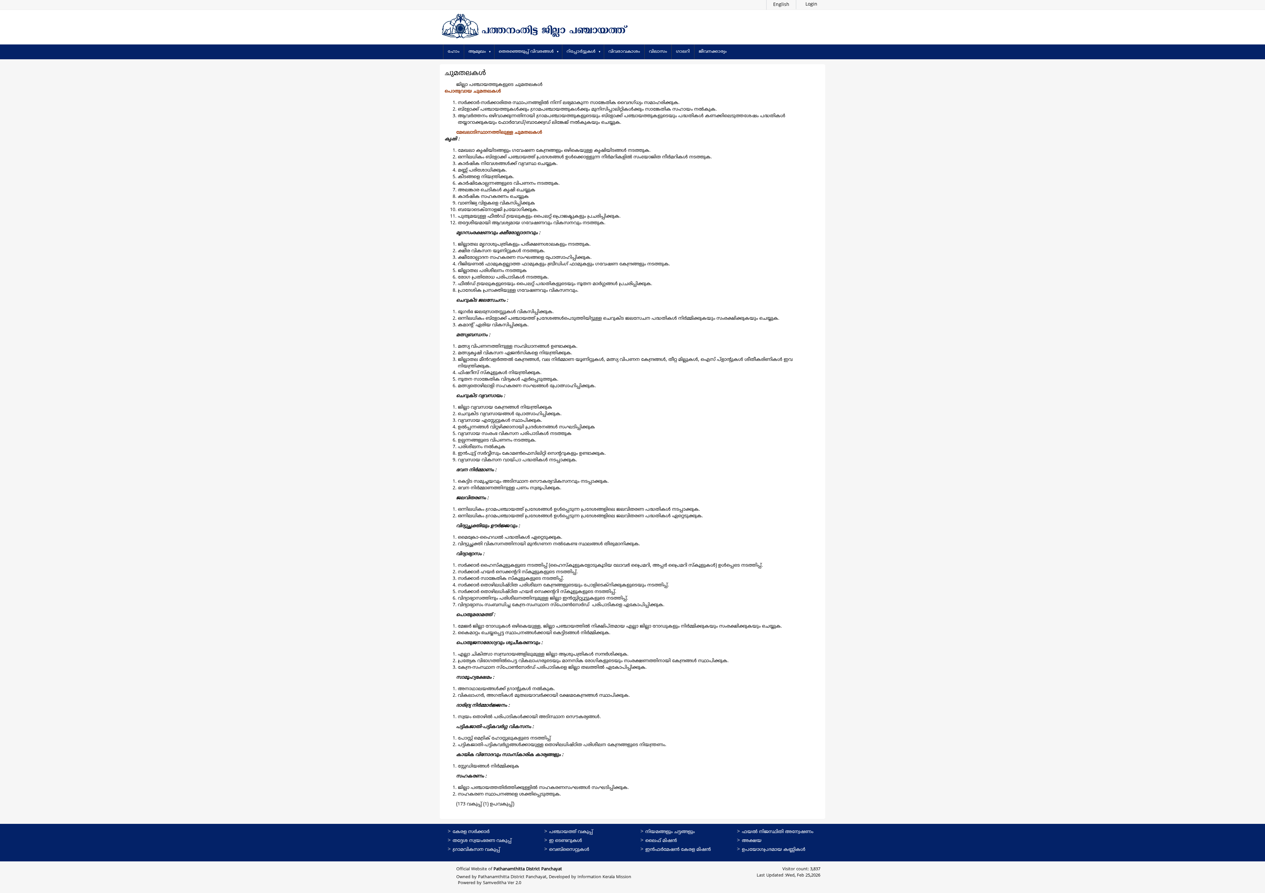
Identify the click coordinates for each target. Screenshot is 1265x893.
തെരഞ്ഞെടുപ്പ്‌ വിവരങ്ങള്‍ (526, 51)
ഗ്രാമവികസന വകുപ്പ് (476, 849)
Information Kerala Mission (604, 877)
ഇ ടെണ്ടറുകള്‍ (565, 841)
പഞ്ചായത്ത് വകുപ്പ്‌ (571, 832)
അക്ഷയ (752, 841)
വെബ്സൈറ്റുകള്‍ (569, 849)
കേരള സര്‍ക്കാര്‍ (471, 832)
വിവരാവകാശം (624, 51)
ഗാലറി (683, 51)
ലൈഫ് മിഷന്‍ (661, 841)
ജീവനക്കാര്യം (713, 51)
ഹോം (454, 51)
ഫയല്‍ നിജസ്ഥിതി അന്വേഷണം (777, 832)
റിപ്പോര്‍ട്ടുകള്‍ (581, 51)
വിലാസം (658, 51)
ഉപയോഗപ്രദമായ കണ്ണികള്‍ (773, 849)
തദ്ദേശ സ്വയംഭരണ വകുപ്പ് (482, 841)
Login (810, 4)
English (781, 5)
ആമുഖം (477, 51)
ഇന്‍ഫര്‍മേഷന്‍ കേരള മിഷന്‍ (678, 849)
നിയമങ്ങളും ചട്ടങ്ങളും (670, 832)
